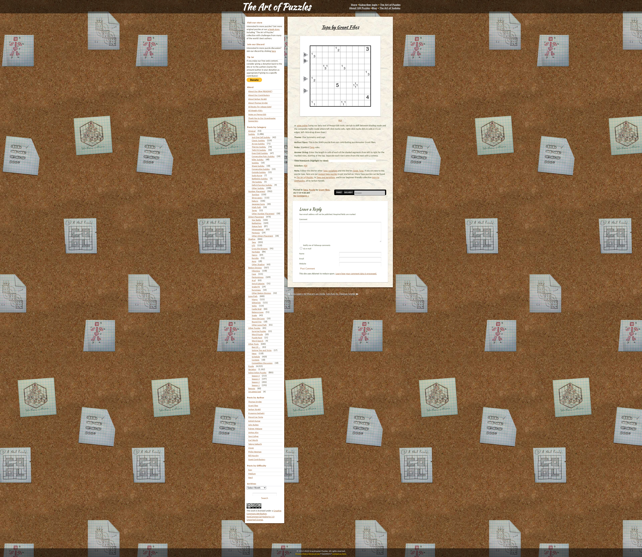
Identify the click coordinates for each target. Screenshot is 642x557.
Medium (252, 474)
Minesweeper (258, 230)
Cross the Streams (260, 249)
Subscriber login (368, 5)
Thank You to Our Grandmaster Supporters (262, 119)
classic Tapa (358, 171)
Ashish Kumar (254, 421)
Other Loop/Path (259, 325)
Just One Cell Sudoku (261, 137)
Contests (255, 360)
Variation (252, 369)
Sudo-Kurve (257, 176)
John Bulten (253, 425)
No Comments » (301, 196)
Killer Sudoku (257, 160)
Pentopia (256, 233)
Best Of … (256, 347)
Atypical (251, 131)
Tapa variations (330, 171)
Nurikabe (256, 252)
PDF (340, 120)
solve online (302, 125)
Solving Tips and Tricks (262, 350)
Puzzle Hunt (257, 338)
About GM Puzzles (359, 8)
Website (302, 264)
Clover (251, 448)
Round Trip (256, 322)
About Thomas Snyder (258, 103)
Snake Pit (256, 287)
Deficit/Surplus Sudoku (262, 185)
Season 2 (256, 382)
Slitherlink (256, 303)
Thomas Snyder (255, 402)
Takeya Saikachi (255, 444)
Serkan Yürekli (254, 409)
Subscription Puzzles (257, 373)
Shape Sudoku (258, 166)
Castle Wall (256, 309)
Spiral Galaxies (258, 284)
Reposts (251, 389)
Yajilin (254, 306)
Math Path (256, 207)
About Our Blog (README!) (260, 91)
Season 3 (256, 379)
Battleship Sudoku (260, 179)
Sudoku (251, 134)
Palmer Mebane (255, 429)
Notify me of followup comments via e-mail (316, 247)
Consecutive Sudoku (261, 169)
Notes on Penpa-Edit (257, 114)
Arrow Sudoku (258, 144)
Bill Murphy (253, 456)
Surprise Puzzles (259, 331)
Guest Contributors (256, 459)
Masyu (255, 299)
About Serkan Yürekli (257, 99)
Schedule (256, 357)
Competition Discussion (262, 363)
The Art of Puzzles (276, 7)
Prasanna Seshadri (256, 413)
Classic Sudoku (258, 141)
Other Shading (258, 265)
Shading (251, 239)
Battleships (256, 223)
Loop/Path (252, 296)
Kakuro (255, 201)
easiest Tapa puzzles (327, 174)
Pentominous (257, 277)
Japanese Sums (258, 204)
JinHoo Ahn (253, 433)
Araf (254, 280)
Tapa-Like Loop (258, 319)
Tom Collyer (253, 436)
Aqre (254, 261)
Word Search (257, 341)
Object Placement (256, 217)
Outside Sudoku (259, 172)
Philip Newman (254, 452)
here (274, 51)
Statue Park (257, 226)
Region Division (255, 268)
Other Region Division (261, 293)
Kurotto (255, 258)
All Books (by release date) (260, 107)
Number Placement (256, 191)
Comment (303, 220)
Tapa (254, 242)
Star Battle (256, 220)
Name (301, 254)
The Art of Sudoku (390, 8)
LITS (253, 245)
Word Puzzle (257, 334)
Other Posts (253, 344)
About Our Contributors (259, 95)
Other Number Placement (263, 214)
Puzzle (251, 366)
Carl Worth (253, 440)
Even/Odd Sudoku (260, 153)
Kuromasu (256, 290)
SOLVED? (348, 192)
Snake (254, 315)
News (254, 354)
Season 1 (256, 385)
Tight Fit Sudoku (259, 150)
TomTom (255, 195)
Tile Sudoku (257, 182)
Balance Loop (257, 312)
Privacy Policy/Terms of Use (307, 554)
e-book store (273, 29)
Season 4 (256, 376)
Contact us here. (339, 554)
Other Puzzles (254, 328)
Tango (254, 210)
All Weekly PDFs (255, 111)
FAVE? (339, 192)
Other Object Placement (262, 236)
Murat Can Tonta (255, 417)
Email (301, 259)
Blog (374, 8)
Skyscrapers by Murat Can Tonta (307, 294)
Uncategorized (254, 392)
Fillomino (256, 271)
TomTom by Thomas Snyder (341, 294)
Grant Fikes (253, 406)
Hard (250, 478)
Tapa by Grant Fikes (340, 27)
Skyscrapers (257, 198)
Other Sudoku (258, 188)
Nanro (254, 255)
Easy (250, 470)
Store (354, 5)
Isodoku (255, 163)
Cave (254, 274)
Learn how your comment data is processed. (356, 274)
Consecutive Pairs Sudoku (263, 156)
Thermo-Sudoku (259, 147)
